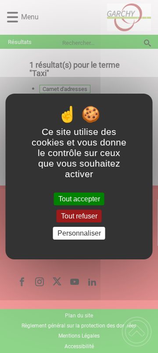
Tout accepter (79, 199)
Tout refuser (79, 216)
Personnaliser (79, 233)
